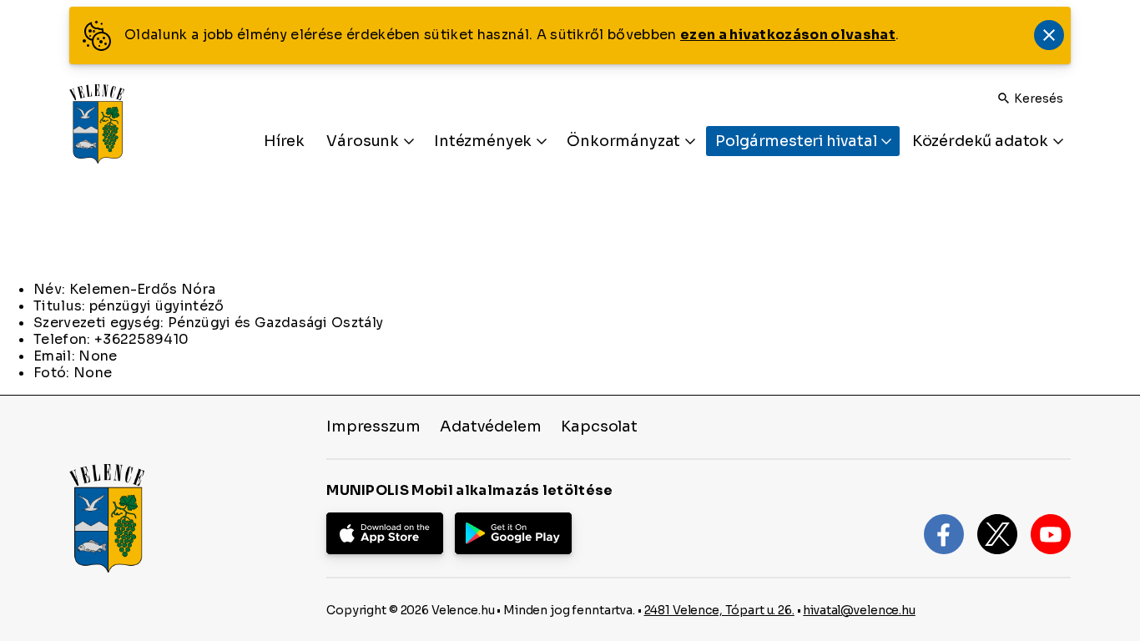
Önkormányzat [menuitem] (625, 141)
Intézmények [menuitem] (484, 141)
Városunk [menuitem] (363, 141)
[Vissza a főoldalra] (96, 124)
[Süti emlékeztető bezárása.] (1049, 35)
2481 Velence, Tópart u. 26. (719, 610)
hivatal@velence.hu (859, 610)
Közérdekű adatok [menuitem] (982, 141)
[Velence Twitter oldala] (997, 534)
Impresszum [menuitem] (373, 426)
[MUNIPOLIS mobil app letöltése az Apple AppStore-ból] (384, 533)
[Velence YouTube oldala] (1051, 534)
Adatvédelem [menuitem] (490, 426)
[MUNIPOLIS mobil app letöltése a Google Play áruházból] (513, 533)
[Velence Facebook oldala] (944, 534)
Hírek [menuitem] (284, 141)
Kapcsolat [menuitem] (599, 426)
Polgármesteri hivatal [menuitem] (797, 141)
